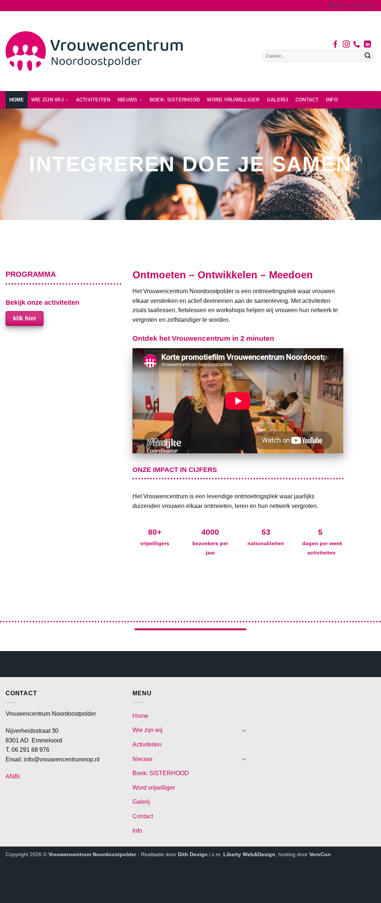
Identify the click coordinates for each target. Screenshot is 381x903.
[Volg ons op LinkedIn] (367, 45)
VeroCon (320, 854)
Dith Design (193, 854)
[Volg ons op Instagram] (346, 45)
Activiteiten (93, 100)
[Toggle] (244, 730)
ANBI (13, 776)
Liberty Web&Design (249, 854)
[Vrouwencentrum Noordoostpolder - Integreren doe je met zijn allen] (94, 51)
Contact (307, 100)
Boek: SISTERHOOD (175, 100)
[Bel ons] (356, 45)
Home (16, 100)
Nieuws (128, 100)
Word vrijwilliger (233, 100)
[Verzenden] (367, 56)
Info (332, 100)
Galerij (277, 100)
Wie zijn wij (47, 100)
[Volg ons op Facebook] (335, 45)
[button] (352, 5)
